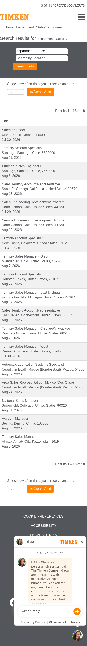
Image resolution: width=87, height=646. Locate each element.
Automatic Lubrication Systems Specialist (33, 364)
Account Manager (15, 418)
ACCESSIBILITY (43, 525)
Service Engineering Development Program (34, 220)
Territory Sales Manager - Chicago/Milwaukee (36, 328)
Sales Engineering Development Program (33, 202)
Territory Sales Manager (20, 436)
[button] (72, 17)
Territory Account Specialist (22, 148)
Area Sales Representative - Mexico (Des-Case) (38, 382)
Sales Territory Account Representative (31, 184)
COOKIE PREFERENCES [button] (43, 516)
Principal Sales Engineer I (21, 166)
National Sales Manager (20, 400)
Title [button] (5, 121)
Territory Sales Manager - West (25, 346)
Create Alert (42, 92)
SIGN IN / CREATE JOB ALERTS (63, 5)
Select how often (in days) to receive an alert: (40, 84)
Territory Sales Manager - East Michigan (32, 292)
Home (9, 27)
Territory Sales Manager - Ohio (25, 256)
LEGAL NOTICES (43, 535)
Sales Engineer (13, 130)
